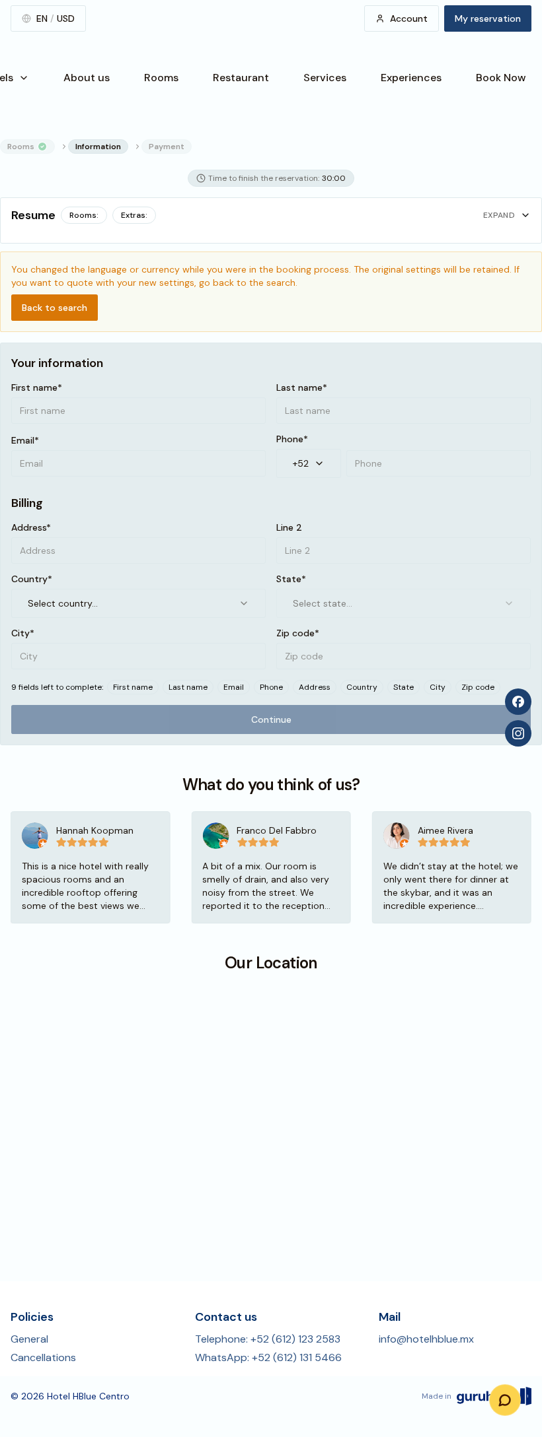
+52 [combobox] (301, 463)
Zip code (477, 687)
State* (291, 579)
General (29, 1339)
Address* (31, 527)
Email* (25, 440)
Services (324, 77)
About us (86, 77)
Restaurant (241, 77)
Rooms (161, 77)
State (403, 687)
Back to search (54, 308)
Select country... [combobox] (63, 603)
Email (233, 687)
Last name (188, 687)
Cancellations (43, 1357)
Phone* (292, 439)
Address (314, 687)
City (437, 687)
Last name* (301, 387)
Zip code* (297, 633)
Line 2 (289, 527)
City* (22, 633)
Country (361, 687)
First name (133, 687)
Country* (31, 579)
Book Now (501, 77)
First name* (36, 387)
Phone (271, 687)
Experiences (411, 77)
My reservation (488, 18)
